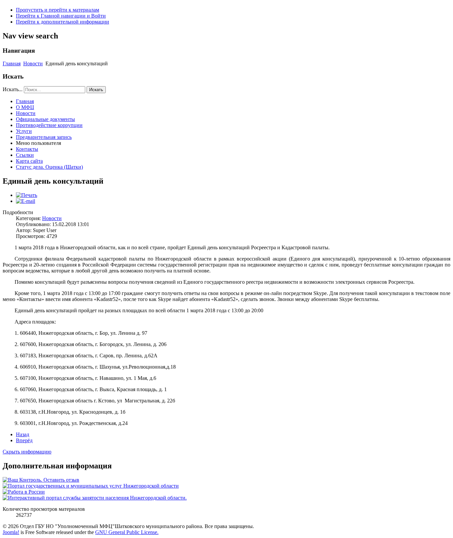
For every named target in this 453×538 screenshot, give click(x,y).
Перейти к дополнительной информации (62, 22)
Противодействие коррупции (49, 125)
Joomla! (11, 532)
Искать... (13, 89)
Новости (33, 63)
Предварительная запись (44, 137)
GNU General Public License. (127, 532)
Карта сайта (29, 161)
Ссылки (25, 155)
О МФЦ (25, 107)
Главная (12, 63)
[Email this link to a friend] (25, 201)
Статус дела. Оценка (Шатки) (49, 167)
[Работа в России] (24, 492)
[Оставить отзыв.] (41, 480)
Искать (96, 89)
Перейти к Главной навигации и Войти (61, 16)
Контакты (27, 149)
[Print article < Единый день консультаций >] (26, 195)
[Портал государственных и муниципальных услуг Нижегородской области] (91, 486)
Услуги (24, 131)
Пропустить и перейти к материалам (57, 10)
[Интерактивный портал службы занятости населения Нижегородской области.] (95, 498)
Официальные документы (45, 119)
